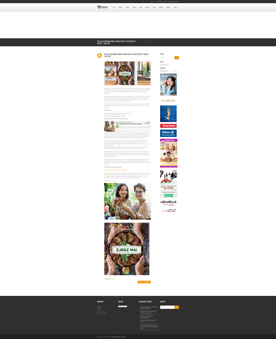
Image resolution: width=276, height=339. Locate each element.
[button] (106, 25)
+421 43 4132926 (159, 1)
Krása (134, 4)
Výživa (154, 4)
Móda (140, 4)
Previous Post (142, 282)
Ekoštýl (127, 4)
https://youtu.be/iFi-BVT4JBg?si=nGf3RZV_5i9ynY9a (115, 170)
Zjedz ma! (122, 91)
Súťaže (175, 4)
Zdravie (147, 4)
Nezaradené (119, 58)
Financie (161, 4)
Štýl (114, 4)
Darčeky (168, 4)
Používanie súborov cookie (119, 336)
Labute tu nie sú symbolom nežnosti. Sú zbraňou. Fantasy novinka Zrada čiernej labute (149, 327)
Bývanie (120, 4)
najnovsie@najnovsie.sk (174, 1)
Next (148, 282)
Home (146, 41)
